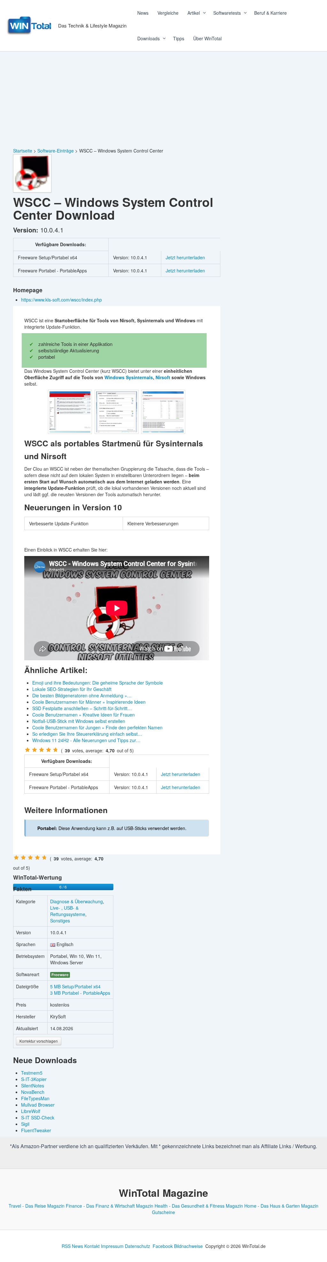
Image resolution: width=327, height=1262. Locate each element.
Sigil (25, 1124)
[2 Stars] (34, 750)
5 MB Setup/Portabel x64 (75, 986)
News (142, 13)
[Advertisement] (163, 99)
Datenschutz (137, 1246)
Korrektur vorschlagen (38, 1041)
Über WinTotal (207, 38)
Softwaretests (227, 13)
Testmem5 (31, 1073)
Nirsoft (163, 377)
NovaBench (32, 1092)
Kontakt (92, 1246)
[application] (202, 13)
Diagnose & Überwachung (76, 901)
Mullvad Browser (38, 1104)
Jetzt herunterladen (185, 257)
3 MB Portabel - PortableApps (80, 993)
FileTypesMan (35, 1098)
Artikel (193, 13)
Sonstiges (60, 920)
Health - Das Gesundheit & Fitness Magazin (199, 1206)
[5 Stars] (55, 750)
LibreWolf (30, 1111)
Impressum (112, 1246)
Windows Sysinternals (128, 377)
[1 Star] (27, 750)
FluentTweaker (36, 1130)
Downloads (148, 38)
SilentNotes (32, 1085)
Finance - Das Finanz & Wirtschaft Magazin (109, 1206)
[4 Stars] (48, 750)
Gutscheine (163, 1212)
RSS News (72, 1246)
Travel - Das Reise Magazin (37, 1206)
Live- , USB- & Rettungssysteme (67, 911)
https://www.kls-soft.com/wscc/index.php (62, 299)
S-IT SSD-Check (37, 1117)
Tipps (178, 38)
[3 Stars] (41, 750)
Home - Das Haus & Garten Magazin (281, 1206)
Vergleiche (168, 13)
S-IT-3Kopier (34, 1079)
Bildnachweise (188, 1246)
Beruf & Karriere (270, 13)
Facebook (163, 1246)
